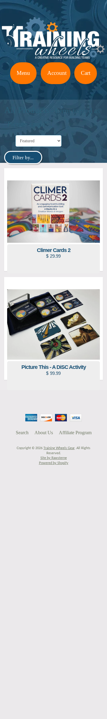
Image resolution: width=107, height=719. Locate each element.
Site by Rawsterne (53, 458)
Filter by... (23, 157)
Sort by (9, 141)
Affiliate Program (75, 432)
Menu (23, 73)
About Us (43, 432)
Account (57, 73)
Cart (85, 73)
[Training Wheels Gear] (53, 58)
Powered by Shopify (53, 463)
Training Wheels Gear (59, 448)
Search (22, 432)
